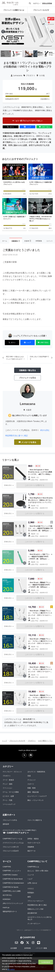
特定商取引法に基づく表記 (16, 435)
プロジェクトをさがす (17, 740)
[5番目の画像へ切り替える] (49, 53)
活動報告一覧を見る (27, 370)
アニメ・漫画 (7, 784)
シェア (28, 127)
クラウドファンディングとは (13, 842)
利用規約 (31, 892)
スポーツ (31, 784)
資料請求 (6, 824)
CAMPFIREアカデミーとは (12, 838)
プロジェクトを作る (10, 820)
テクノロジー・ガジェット (12, 771)
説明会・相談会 (33, 838)
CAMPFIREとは (33, 866)
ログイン (36, 3)
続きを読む (45, 430)
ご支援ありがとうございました (21, 250)
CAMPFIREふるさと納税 (12, 891)
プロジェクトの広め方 (11, 851)
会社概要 (13, 948)
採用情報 (27, 948)
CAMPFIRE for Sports (10, 887)
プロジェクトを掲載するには (13, 10)
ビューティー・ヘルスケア (37, 796)
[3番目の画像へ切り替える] (27, 53)
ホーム (4, 241)
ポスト (11, 127)
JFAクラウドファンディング (13, 903)
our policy (10, 969)
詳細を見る (8, 485)
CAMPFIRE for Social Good (13, 879)
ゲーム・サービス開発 (11, 792)
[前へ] (3, 31)
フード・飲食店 (8, 780)
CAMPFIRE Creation (10, 875)
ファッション (7, 788)
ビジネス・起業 (8, 796)
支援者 (27, 241)
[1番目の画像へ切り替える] (6, 53)
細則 (29, 896)
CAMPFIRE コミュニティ (12, 870)
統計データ (32, 851)
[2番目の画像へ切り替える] (16, 53)
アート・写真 (7, 800)
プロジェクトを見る (27, 377)
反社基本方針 (32, 913)
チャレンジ (32, 780)
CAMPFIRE (7, 866)
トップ (4, 740)
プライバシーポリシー (36, 901)
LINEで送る (46, 127)
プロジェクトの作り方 (11, 847)
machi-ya (6, 907)
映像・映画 (32, 788)
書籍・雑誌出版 (33, 792)
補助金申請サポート (10, 911)
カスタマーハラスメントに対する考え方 (40, 918)
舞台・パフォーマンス (36, 800)
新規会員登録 (47, 3)
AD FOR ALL (7, 895)
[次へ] (52, 31)
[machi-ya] (10, 3)
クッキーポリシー (34, 923)
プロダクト (30, 75)
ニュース (31, 875)
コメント (49, 241)
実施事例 (31, 847)
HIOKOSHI (6, 899)
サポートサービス (34, 842)
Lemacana (17, 75)
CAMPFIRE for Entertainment (13, 883)
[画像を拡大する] (24, 478)
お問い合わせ (32, 883)
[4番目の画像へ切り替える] (38, 53)
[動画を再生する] (27, 31)
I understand (45, 962)
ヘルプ (30, 879)
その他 (42, 75)
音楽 (29, 775)
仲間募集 (39, 241)
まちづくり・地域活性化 (36, 771)
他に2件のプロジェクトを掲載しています (29, 415)
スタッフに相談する (35, 820)
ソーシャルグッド (9, 804)
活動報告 (15, 241)
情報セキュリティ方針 (36, 909)
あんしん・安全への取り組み (38, 870)
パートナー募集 (41, 948)
